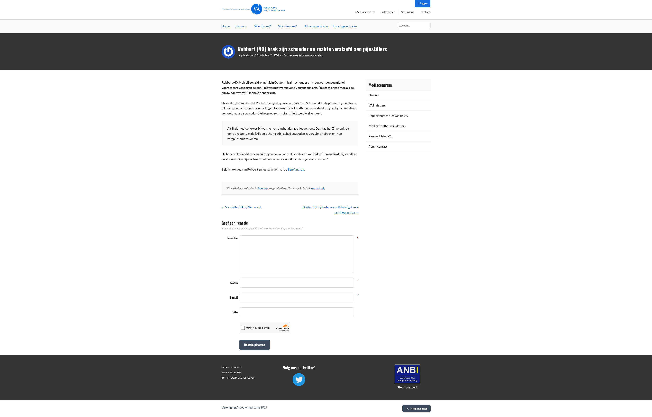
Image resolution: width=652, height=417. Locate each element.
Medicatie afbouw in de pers (387, 126)
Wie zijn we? (262, 26)
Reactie (232, 238)
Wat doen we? (287, 26)
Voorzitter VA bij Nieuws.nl (241, 207)
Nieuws (263, 188)
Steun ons (407, 12)
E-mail (233, 297)
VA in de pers (377, 105)
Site (235, 312)
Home (226, 26)
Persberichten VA (380, 136)
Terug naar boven (418, 408)
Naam (234, 282)
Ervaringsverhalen (345, 26)
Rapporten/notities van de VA (388, 116)
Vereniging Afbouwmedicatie (303, 55)
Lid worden (388, 12)
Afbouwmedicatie (316, 26)
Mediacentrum (365, 12)
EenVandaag (296, 169)
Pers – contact (378, 146)
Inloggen (423, 3)
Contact (425, 12)
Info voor (241, 26)
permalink (317, 188)
